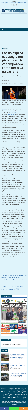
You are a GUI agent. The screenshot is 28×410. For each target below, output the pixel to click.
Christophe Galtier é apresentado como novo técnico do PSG (12, 288)
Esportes (5, 48)
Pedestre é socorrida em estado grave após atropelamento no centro (18, 365)
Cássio (4, 109)
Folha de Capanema (18, 83)
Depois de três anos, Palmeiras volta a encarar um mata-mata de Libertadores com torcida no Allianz (14, 277)
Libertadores (10, 114)
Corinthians (15, 113)
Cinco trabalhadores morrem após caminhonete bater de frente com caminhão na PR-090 (18, 355)
